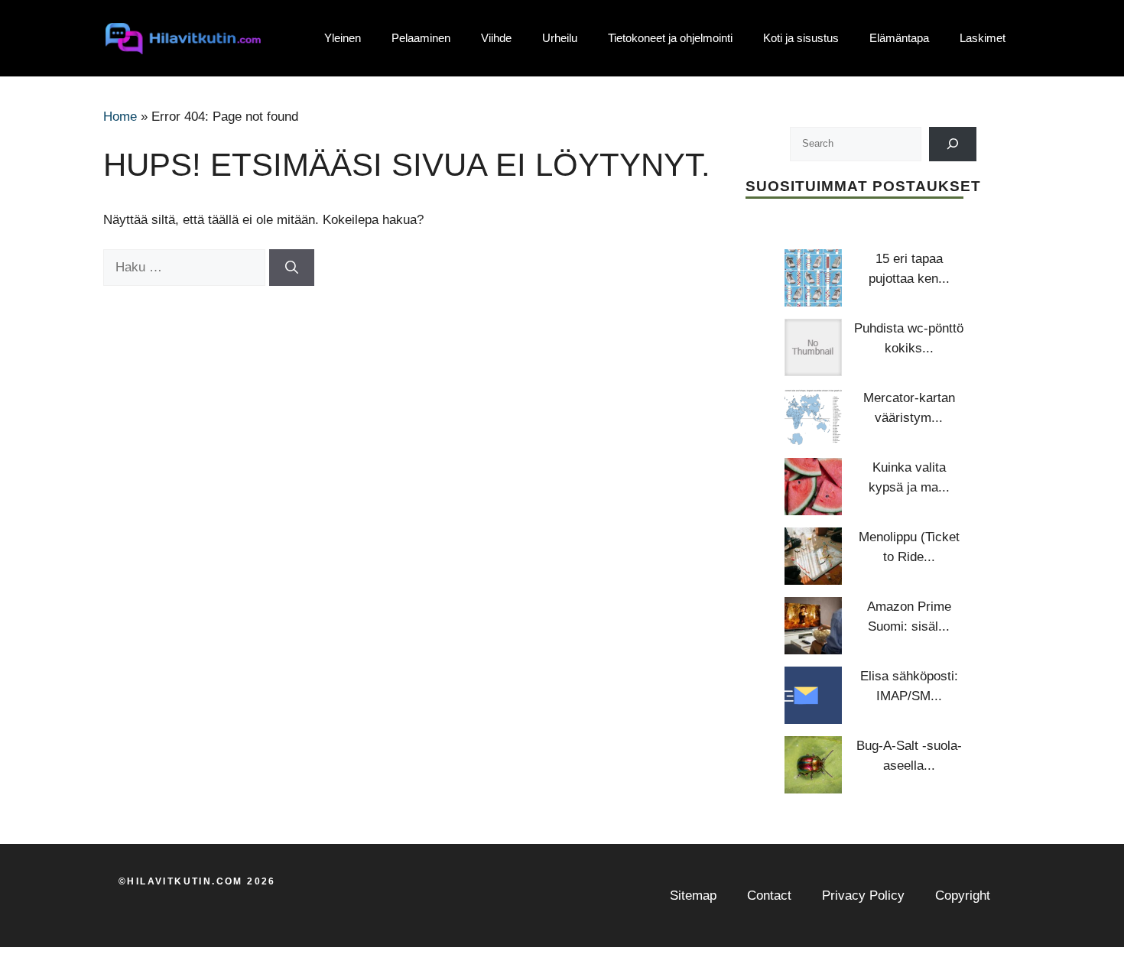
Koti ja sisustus (801, 37)
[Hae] (291, 267)
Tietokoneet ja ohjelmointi (670, 37)
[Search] (953, 144)
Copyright (962, 895)
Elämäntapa (899, 37)
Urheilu (559, 37)
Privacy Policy (863, 895)
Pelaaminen (420, 37)
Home (120, 116)
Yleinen (342, 37)
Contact (769, 895)
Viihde (496, 37)
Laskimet (982, 37)
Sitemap (693, 895)
